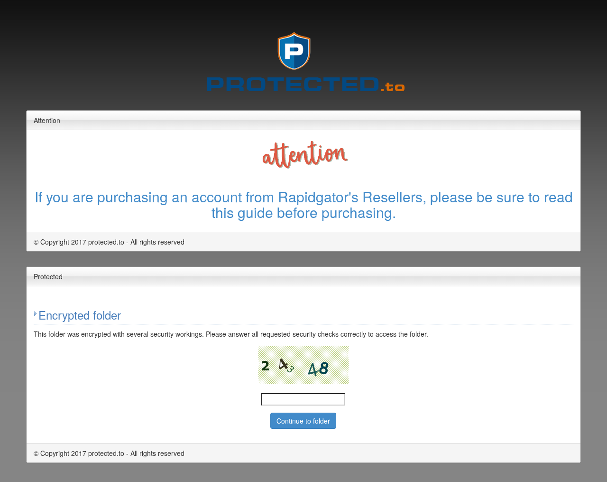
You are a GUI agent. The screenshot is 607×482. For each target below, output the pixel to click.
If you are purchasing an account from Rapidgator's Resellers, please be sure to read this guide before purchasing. (304, 204)
